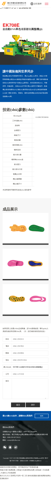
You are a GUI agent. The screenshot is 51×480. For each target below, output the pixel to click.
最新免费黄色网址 (44, 476)
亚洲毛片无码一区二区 (18, 476)
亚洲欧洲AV (4, 478)
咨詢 (41, 416)
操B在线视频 (32, 476)
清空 (33, 405)
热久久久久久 (5, 476)
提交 (18, 405)
